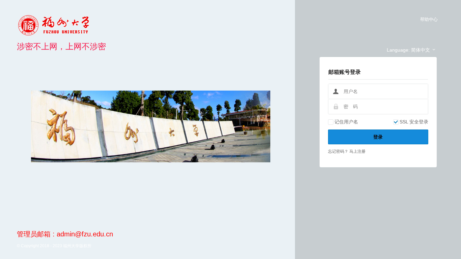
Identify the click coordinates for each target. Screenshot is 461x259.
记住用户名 (346, 121)
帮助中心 (429, 19)
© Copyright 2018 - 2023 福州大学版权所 (54, 245)
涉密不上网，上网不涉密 (61, 46)
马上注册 (357, 151)
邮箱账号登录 (344, 72)
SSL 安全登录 (414, 121)
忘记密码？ (338, 151)
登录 (378, 137)
